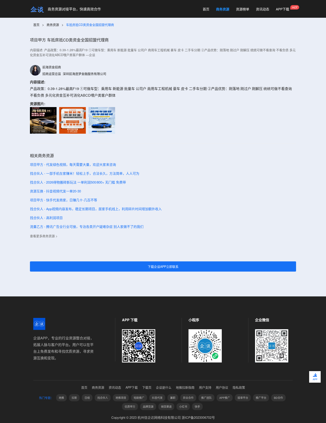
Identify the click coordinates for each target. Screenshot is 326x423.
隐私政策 (239, 387)
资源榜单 (242, 9)
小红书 (183, 406)
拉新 (74, 398)
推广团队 (206, 398)
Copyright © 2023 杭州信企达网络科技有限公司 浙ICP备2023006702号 (163, 417)
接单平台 (243, 398)
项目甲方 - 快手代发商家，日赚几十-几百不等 (63, 200)
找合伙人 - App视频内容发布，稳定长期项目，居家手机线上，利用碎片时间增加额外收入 (96, 208)
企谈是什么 (163, 387)
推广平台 (261, 398)
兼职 (172, 398)
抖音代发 (157, 398)
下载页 (146, 387)
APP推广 (224, 398)
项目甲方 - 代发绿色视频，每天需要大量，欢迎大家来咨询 (73, 164)
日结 (87, 398)
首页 (206, 9)
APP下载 (282, 9)
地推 (61, 398)
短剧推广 (139, 398)
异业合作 (188, 398)
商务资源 (222, 9)
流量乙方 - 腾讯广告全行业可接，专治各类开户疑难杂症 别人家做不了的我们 (86, 226)
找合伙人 (102, 398)
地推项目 (121, 398)
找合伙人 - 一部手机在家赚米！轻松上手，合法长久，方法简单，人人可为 (84, 173)
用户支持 (205, 387)
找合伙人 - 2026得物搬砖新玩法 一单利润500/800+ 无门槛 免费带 (78, 182)
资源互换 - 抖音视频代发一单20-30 (55, 191)
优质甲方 (130, 406)
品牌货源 (148, 406)
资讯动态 (262, 9)
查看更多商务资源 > (43, 236)
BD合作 (278, 398)
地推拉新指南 (185, 387)
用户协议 (222, 387)
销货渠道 (166, 406)
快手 (197, 406)
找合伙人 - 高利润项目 (46, 217)
